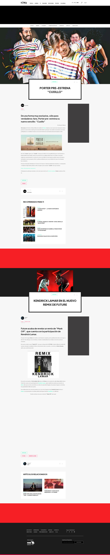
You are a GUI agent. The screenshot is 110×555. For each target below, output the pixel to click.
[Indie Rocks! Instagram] (72, 531)
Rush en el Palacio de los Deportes (47, 236)
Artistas (50, 529)
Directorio (29, 531)
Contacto (56, 529)
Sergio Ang (26, 318)
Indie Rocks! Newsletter (67, 539)
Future (22, 321)
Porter (23, 183)
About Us (51, 531)
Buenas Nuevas (75, 25)
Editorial (26, 105)
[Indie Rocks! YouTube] (77, 2)
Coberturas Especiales (53, 25)
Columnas (62, 3)
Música (31, 3)
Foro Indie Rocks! (43, 531)
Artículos (68, 25)
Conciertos (44, 25)
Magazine (44, 3)
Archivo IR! (29, 529)
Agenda (36, 3)
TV (40, 3)
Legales (35, 531)
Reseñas (37, 25)
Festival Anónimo (51, 171)
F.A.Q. (56, 531)
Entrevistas (62, 25)
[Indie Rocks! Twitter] (74, 2)
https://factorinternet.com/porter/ (28, 168)
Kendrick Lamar (27, 321)
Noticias (32, 25)
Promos (57, 3)
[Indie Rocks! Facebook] (72, 2)
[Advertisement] (55, 15)
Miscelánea (51, 3)
